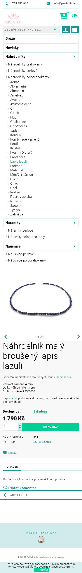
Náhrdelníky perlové (22, 71)
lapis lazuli (64, 377)
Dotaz (12, 452)
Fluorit (14, 117)
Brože (10, 38)
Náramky (12, 223)
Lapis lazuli (18, 161)
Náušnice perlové (21, 254)
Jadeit (14, 130)
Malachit (16, 170)
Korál (14, 144)
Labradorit (17, 157)
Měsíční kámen (21, 175)
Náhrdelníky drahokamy (25, 64)
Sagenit (15, 206)
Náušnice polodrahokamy (27, 260)
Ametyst (16, 95)
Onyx (13, 184)
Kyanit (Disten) (21, 153)
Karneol (15, 135)
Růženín (16, 201)
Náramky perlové (20, 230)
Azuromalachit (20, 104)
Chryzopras (18, 126)
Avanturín (17, 100)
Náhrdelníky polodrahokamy (28, 77)
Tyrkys (15, 210)
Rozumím (42, 570)
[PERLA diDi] (13, 18)
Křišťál (15, 148)
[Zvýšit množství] (20, 425)
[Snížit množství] (20, 429)
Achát (14, 82)
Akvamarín (18, 86)
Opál (13, 188)
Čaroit (14, 113)
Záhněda (16, 214)
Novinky (12, 48)
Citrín (14, 108)
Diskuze (12, 466)
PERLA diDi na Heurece (41, 533)
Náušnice (13, 246)
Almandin (17, 91)
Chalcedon (18, 122)
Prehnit (15, 192)
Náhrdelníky (15, 57)
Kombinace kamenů (25, 139)
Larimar (16, 166)
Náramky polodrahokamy (26, 237)
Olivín (14, 179)
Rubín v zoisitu (21, 197)
